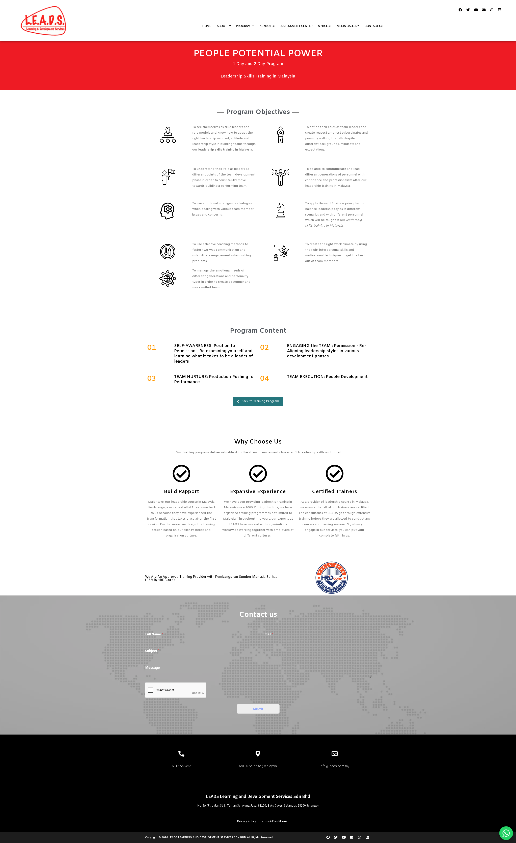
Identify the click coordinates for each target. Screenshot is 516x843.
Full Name (154, 635)
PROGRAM (243, 26)
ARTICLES (324, 26)
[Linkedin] (499, 9)
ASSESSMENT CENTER (296, 26)
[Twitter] (468, 9)
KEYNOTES (267, 26)
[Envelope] (484, 9)
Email (267, 635)
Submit (258, 709)
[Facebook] (460, 9)
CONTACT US (373, 26)
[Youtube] (476, 9)
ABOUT (222, 26)
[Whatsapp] (491, 9)
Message (152, 668)
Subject (152, 651)
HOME (206, 26)
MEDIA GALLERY (348, 26)
